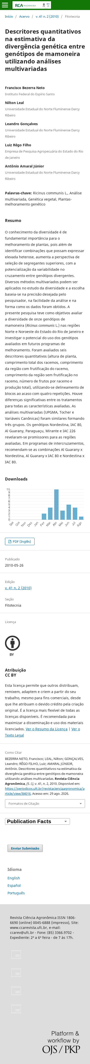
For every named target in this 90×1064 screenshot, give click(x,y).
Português (16, 893)
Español (14, 885)
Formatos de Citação (23, 803)
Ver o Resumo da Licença (47, 729)
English (14, 878)
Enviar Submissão (25, 848)
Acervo (24, 16)
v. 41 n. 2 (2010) (47, 16)
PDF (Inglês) (21, 541)
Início (9, 16)
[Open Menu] (5, 5)
